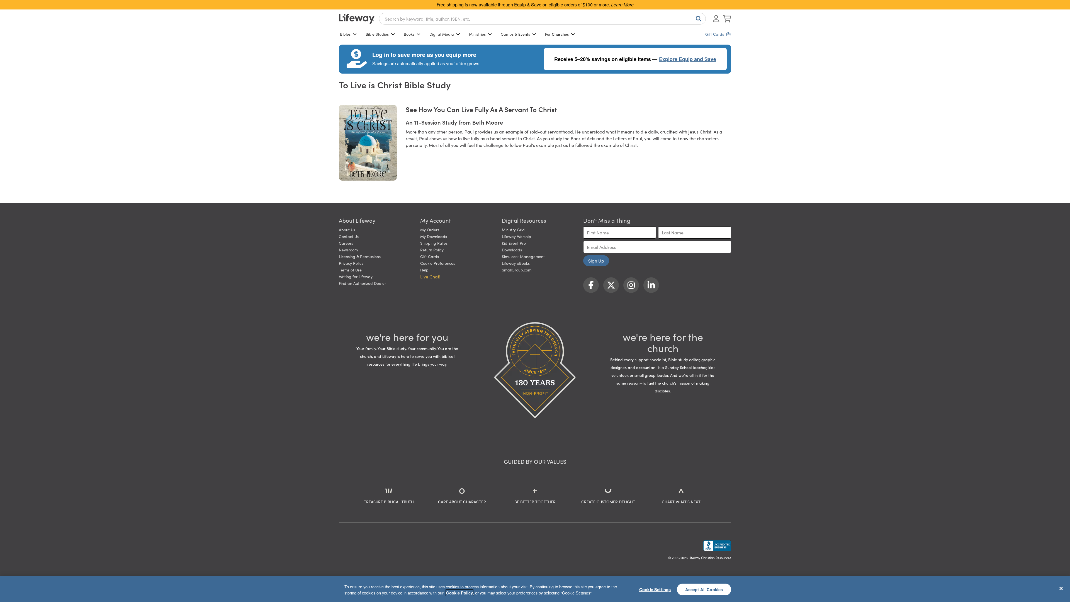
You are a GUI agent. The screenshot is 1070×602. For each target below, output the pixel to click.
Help (424, 270)
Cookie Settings (655, 589)
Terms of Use (350, 270)
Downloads (512, 250)
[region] (535, 589)
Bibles (345, 34)
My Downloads (433, 236)
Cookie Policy (459, 593)
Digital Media (441, 34)
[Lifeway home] (356, 19)
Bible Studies (377, 34)
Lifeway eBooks (516, 263)
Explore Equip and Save (687, 59)
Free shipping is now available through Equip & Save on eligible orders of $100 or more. (535, 4)
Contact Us (349, 236)
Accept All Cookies (704, 589)
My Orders (429, 229)
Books (409, 34)
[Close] (1061, 588)
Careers (346, 243)
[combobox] (542, 19)
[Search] (697, 19)
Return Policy (432, 250)
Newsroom (348, 250)
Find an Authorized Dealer (362, 283)
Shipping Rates (434, 243)
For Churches (557, 34)
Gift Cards (429, 256)
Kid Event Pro (514, 243)
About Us (347, 229)
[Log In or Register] (716, 18)
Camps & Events (515, 34)
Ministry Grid (513, 229)
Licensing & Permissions (360, 256)
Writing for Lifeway (356, 276)
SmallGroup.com (516, 270)
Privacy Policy (351, 263)
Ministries (477, 34)
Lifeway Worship (516, 236)
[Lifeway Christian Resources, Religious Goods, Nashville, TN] (717, 545)
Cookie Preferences (437, 263)
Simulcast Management (523, 256)
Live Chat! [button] (430, 276)
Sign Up (596, 261)
